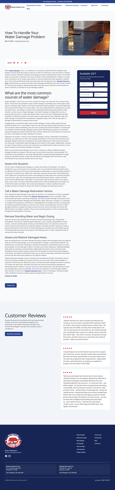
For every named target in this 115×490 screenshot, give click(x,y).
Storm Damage (81, 446)
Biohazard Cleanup (72, 5)
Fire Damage (80, 443)
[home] (14, 7)
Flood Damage (80, 449)
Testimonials (98, 437)
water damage (14, 70)
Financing (104, 5)
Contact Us (98, 443)
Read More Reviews (14, 334)
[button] (35, 5)
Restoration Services (34, 5)
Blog (28, 9)
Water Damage (81, 435)
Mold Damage (80, 440)
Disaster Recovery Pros (22, 41)
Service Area (98, 435)
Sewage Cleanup (81, 452)
